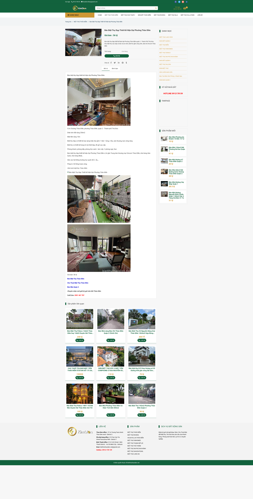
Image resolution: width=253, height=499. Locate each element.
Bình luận (115, 68)
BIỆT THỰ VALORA (165, 64)
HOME (100, 15)
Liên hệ (117, 56)
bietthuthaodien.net (133, 462)
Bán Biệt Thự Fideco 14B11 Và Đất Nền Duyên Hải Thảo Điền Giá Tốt (80, 407)
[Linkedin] (118, 63)
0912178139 (76, 1)
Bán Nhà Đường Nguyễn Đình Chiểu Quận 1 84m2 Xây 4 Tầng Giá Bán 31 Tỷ (176, 195)
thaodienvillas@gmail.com (90, 1)
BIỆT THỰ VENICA (164, 52)
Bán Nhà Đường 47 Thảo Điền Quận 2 (176, 160)
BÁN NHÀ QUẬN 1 (164, 80)
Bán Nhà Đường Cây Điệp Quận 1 (176, 183)
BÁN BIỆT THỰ (163, 68)
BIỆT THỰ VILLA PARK (187, 15)
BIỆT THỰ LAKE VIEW (166, 37)
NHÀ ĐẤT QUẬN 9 (164, 60)
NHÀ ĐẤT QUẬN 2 (164, 41)
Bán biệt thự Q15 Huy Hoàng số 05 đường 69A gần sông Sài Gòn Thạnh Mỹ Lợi (142, 369)
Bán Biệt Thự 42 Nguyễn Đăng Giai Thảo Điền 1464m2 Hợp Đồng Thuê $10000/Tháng (142, 332)
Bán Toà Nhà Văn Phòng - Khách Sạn (170, 76)
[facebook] (176, 1)
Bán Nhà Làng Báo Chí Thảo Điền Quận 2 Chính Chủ (110, 332)
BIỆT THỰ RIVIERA (159, 15)
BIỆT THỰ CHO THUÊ (127, 15)
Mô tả (106, 68)
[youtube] (183, 1)
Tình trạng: (107, 51)
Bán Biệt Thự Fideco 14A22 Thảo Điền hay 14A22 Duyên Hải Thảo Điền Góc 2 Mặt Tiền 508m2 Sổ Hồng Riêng (79, 332)
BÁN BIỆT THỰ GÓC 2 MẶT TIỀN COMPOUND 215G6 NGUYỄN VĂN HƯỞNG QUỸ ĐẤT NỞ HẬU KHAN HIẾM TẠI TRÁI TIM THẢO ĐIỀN (111, 369)
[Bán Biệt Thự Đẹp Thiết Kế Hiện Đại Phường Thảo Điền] (79, 8)
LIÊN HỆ (199, 15)
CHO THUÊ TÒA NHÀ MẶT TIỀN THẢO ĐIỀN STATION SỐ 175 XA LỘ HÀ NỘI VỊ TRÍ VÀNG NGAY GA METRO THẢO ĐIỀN (80, 369)
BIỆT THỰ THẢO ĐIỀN (111, 15)
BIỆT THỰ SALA (173, 15)
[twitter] (180, 1)
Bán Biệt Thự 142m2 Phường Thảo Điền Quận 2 (142, 407)
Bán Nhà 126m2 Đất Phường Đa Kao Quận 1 (177, 149)
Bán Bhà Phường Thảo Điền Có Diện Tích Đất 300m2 (111, 407)
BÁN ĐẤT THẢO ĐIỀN (144, 15)
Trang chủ (68, 21)
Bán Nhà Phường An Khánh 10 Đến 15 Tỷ (176, 138)
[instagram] (187, 1)
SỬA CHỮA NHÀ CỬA (165, 72)
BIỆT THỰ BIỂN (164, 45)
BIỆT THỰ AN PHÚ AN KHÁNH (168, 56)
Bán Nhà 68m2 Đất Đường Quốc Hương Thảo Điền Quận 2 (176, 171)
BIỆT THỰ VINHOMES (166, 49)
